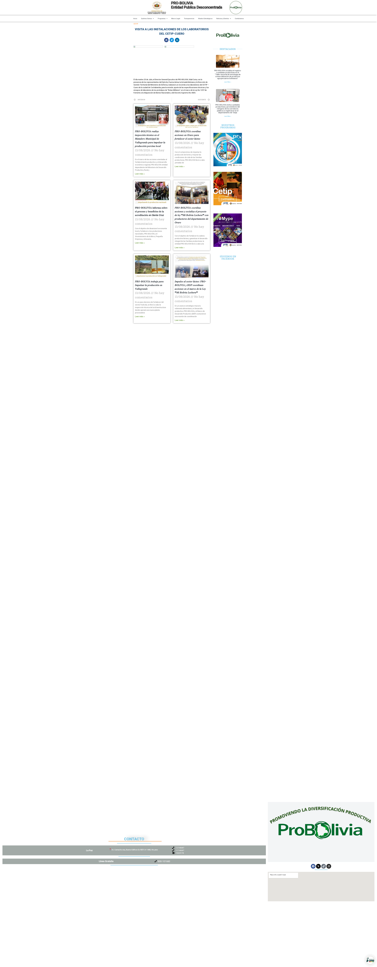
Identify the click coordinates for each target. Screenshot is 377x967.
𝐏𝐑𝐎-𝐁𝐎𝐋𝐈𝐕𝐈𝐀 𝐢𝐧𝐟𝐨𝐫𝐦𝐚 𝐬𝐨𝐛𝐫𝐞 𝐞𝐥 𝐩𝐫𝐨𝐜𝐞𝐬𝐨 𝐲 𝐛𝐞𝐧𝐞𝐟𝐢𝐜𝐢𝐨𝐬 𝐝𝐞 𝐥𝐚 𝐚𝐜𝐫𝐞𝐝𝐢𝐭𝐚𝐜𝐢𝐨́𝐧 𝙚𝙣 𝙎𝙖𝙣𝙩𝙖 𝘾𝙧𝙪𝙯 (151, 211)
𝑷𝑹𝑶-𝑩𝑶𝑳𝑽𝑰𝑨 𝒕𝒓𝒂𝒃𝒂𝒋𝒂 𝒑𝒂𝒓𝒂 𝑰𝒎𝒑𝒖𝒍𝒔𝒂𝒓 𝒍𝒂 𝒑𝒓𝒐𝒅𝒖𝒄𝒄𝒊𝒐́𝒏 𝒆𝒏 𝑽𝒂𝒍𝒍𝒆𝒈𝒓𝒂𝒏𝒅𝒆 (149, 285)
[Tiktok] (323, 866)
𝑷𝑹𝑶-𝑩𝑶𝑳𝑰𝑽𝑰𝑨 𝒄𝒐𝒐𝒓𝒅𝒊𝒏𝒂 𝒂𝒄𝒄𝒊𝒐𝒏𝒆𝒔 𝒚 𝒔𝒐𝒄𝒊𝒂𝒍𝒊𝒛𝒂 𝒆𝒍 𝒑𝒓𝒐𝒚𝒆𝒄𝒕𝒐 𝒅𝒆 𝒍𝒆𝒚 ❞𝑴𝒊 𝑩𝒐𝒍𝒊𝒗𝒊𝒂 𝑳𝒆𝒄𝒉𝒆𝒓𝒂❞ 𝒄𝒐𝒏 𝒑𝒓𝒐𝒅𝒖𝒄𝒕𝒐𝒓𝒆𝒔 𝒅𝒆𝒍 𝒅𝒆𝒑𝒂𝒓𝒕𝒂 (192, 215)
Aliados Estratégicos (205, 18)
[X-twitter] (318, 866)
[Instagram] (328, 866)
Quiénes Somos (146, 18)
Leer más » (140, 174)
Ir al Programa (227, 160)
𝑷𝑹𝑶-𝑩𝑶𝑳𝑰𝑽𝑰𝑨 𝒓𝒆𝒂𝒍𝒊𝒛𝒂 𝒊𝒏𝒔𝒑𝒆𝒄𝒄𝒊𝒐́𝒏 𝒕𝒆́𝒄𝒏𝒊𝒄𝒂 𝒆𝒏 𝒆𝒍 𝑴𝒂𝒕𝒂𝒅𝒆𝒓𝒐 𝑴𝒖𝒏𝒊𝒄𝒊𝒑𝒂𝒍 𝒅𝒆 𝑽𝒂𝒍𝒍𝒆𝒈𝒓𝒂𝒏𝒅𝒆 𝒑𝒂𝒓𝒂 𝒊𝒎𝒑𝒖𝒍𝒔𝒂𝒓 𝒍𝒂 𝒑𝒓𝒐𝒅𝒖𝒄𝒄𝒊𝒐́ (150, 138)
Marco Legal (175, 18)
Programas (162, 18)
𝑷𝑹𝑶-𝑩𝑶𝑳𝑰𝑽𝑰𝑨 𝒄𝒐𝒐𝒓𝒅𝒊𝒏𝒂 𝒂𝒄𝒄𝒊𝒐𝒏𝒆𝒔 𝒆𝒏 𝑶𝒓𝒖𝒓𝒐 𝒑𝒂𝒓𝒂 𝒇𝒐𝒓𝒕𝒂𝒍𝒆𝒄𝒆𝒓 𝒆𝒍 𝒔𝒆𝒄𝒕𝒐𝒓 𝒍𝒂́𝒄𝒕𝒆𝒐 (188, 135)
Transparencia (189, 18)
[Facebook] (313, 866)
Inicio (135, 18)
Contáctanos (239, 18)
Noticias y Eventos (222, 18)
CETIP (136, 24)
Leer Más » (227, 82)
